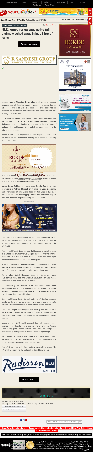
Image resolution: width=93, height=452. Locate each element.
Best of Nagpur (51, 5)
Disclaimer (66, 446)
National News (11, 2)
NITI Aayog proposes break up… (14, 406)
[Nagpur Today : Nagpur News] (19, 12)
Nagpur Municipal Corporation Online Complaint (46, 428)
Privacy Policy (57, 446)
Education (35, 2)
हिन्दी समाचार (48, 2)
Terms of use (48, 446)
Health (72, 2)
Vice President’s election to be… (14, 410)
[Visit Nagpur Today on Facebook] (88, 20)
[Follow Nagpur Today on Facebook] (21, 420)
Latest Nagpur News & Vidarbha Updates (16, 20)
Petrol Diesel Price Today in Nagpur (80, 428)
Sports (24, 2)
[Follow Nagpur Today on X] (23, 420)
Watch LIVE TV (29, 379)
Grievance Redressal (76, 446)
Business (37, 5)
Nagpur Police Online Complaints (13, 428)
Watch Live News (29, 44)
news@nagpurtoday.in (46, 448)
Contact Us (39, 446)
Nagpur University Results (48, 430)
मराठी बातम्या (61, 2)
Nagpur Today (50, 25)
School (82, 2)
